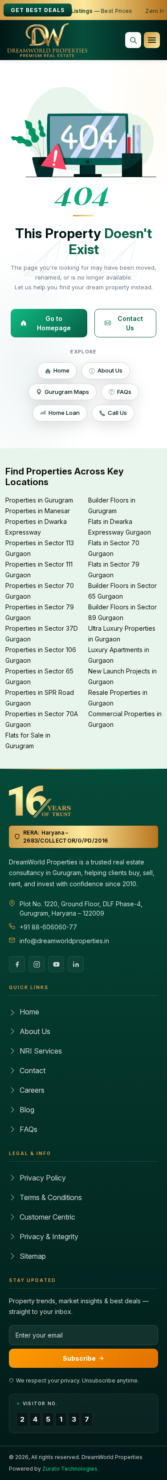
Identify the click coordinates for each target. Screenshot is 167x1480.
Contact (32, 1070)
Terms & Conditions (51, 1197)
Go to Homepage (54, 323)
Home (61, 370)
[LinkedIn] (76, 964)
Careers (32, 1090)
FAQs (124, 391)
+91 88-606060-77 (48, 927)
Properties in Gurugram (39, 500)
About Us (110, 370)
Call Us (117, 412)
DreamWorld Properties (112, 1457)
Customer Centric (47, 1216)
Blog (27, 1109)
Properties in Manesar (37, 511)
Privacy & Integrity (49, 1236)
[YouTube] (56, 964)
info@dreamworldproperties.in (64, 941)
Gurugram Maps (67, 391)
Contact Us (130, 323)
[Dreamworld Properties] (47, 40)
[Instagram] (37, 964)
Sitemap (33, 1256)
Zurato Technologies (70, 1468)
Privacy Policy (43, 1177)
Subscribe (79, 1358)
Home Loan (64, 412)
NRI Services (41, 1050)
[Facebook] (17, 964)
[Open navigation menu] (152, 40)
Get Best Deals (38, 10)
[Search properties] (133, 40)
